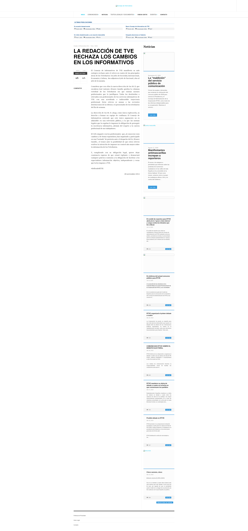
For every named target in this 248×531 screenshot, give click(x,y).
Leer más (152, 115)
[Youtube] (231, 6)
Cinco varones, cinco (154, 472)
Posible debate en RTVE (155, 418)
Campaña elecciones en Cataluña (136, 35)
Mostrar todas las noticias (165, 502)
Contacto (163, 14)
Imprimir (79, 70)
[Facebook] (224, 6)
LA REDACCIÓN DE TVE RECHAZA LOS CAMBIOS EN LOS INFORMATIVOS (105, 56)
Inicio (83, 14)
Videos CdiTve (142, 14)
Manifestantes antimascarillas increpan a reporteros (157, 154)
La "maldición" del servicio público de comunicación (157, 81)
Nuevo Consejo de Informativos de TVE (137, 26)
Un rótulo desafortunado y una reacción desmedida (89, 35)
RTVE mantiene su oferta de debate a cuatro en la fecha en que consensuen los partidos (158, 385)
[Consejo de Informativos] (124, 6)
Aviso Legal (77, 520)
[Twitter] (228, 6)
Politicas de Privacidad (80, 515)
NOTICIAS (105, 14)
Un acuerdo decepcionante (82, 26)
